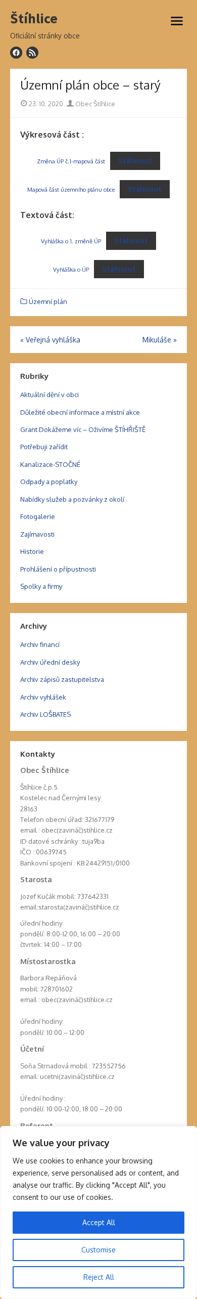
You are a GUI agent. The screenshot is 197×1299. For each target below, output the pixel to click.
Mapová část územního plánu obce (71, 189)
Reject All (98, 1277)
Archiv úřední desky (50, 662)
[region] (98, 1212)
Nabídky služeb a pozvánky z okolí (72, 499)
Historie (32, 551)
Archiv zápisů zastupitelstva (62, 679)
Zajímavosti (37, 534)
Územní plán (48, 301)
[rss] (32, 53)
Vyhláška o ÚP (71, 269)
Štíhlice (34, 18)
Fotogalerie (37, 516)
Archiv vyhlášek (43, 697)
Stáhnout (135, 160)
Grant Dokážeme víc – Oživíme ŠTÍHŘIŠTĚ (82, 429)
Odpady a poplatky (48, 482)
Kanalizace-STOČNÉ (50, 464)
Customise (98, 1249)
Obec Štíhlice (94, 104)
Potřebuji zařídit (44, 447)
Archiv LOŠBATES (45, 714)
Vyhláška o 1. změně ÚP (71, 241)
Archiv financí (40, 644)
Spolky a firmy (41, 586)
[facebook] (16, 53)
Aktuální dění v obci (49, 395)
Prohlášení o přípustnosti (58, 569)
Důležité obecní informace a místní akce (80, 412)
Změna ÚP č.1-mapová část (71, 161)
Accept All (98, 1222)
